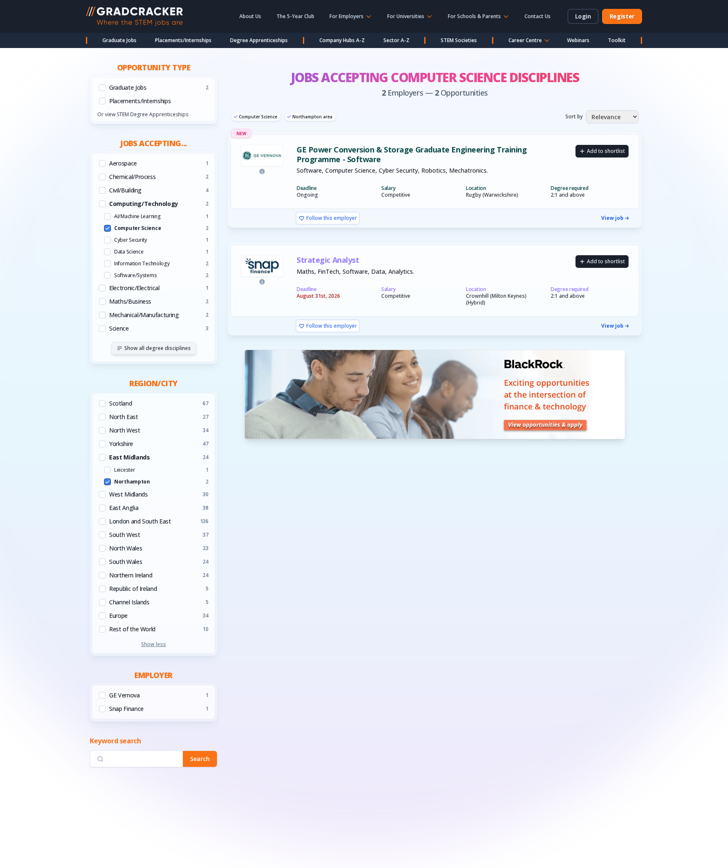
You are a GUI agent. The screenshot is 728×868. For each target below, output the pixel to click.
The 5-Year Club (295, 16)
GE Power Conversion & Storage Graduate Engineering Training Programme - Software (412, 154)
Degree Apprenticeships (259, 40)
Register (622, 16)
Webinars (578, 40)
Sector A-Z (396, 40)
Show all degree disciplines (157, 348)
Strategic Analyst (328, 260)
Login (583, 16)
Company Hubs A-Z (342, 40)
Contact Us (538, 16)
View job (612, 218)
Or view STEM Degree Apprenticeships (142, 114)
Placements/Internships (183, 40)
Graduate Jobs (119, 40)
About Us (250, 16)
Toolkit (617, 40)
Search (200, 759)
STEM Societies (459, 40)
